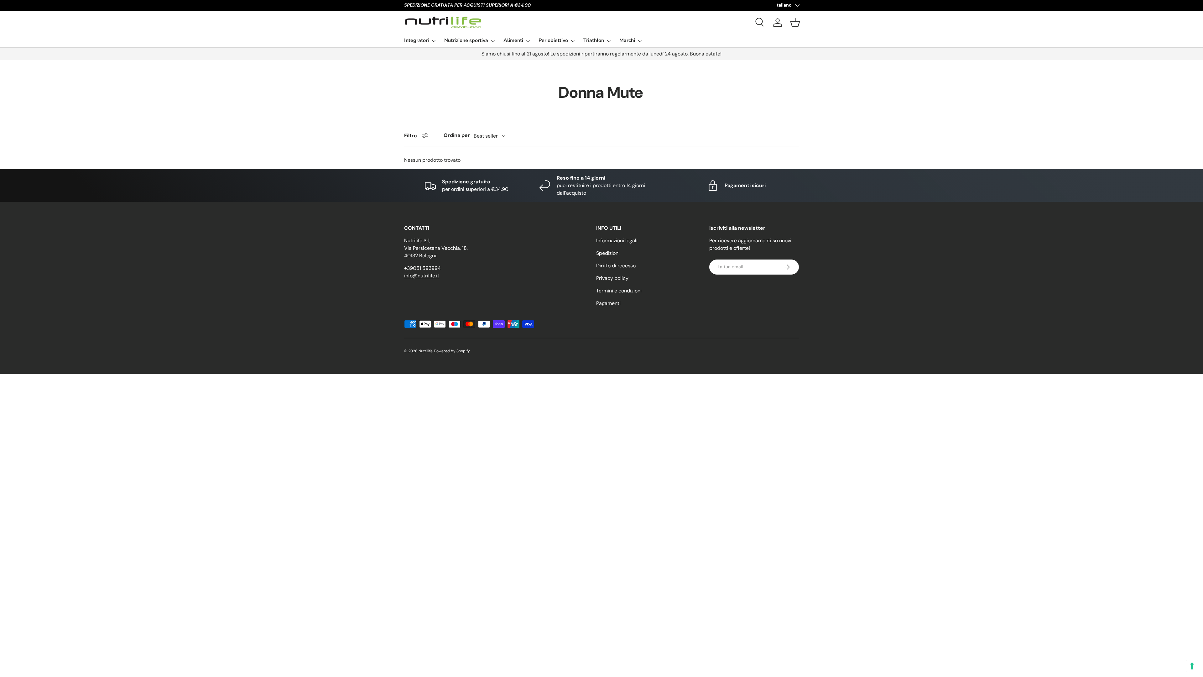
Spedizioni (608, 253)
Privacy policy (612, 278)
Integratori (416, 40)
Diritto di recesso (616, 265)
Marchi (627, 40)
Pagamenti (608, 303)
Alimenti (513, 40)
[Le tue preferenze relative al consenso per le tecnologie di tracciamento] (1192, 666)
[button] (795, 22)
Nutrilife (426, 351)
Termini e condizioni (619, 290)
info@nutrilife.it (421, 275)
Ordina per (457, 135)
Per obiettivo (553, 40)
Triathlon (593, 40)
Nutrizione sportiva (466, 40)
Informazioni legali (617, 240)
